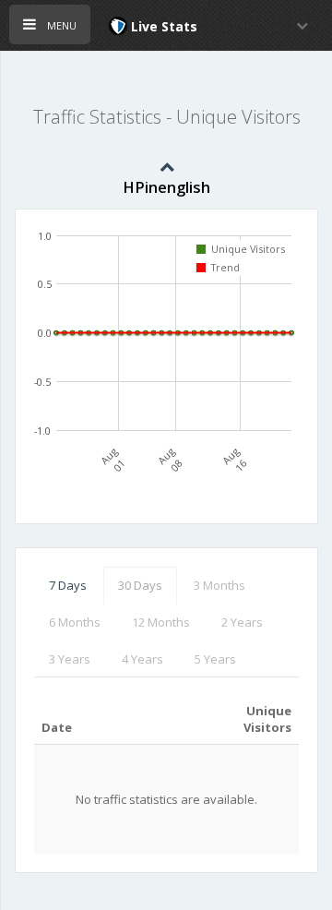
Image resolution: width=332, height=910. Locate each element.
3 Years (69, 659)
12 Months (161, 622)
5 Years (215, 659)
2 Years (242, 622)
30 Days (140, 585)
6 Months (75, 622)
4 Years (142, 659)
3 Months (219, 585)
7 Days (68, 585)
